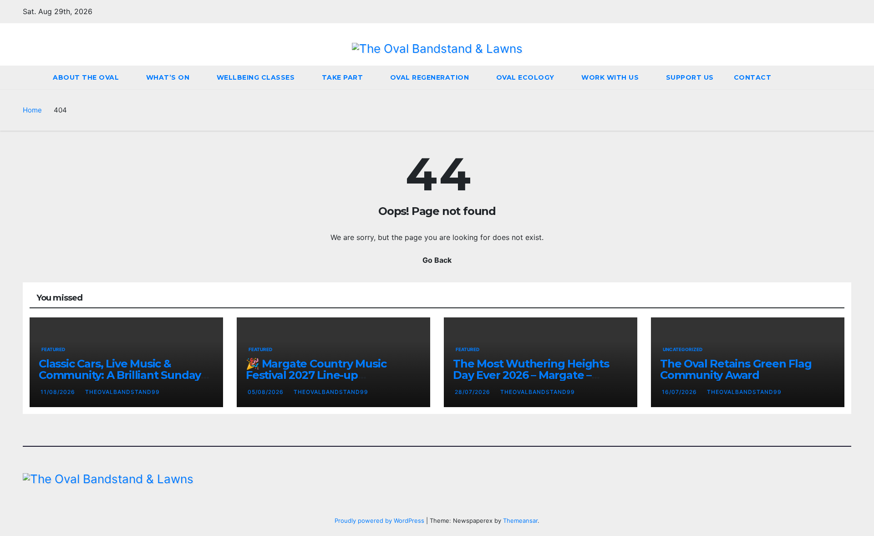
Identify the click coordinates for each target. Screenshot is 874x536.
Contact (753, 77)
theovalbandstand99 (122, 391)
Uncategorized (682, 349)
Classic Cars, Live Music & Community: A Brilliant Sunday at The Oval (120, 375)
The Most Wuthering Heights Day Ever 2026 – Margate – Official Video (531, 375)
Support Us (690, 77)
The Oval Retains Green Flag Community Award (736, 369)
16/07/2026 (680, 391)
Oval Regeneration (430, 77)
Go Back (437, 260)
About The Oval (87, 77)
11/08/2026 (59, 391)
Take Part (343, 77)
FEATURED (53, 349)
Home (32, 110)
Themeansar (520, 520)
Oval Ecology (526, 77)
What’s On (169, 77)
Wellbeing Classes (257, 77)
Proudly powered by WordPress (380, 520)
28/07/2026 (473, 391)
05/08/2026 (266, 391)
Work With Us (611, 77)
